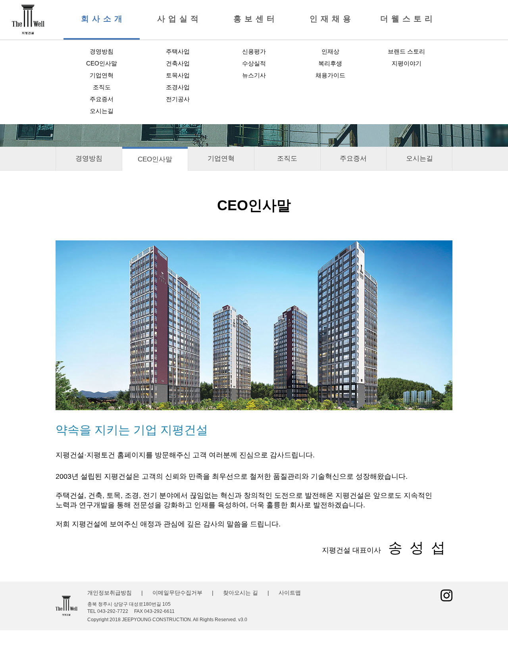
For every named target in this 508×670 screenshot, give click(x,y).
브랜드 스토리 (406, 51)
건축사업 (178, 63)
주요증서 (102, 99)
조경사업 (178, 87)
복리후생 (330, 63)
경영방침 (102, 51)
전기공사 (178, 99)
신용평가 (254, 51)
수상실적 (254, 63)
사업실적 (179, 18)
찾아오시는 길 (240, 592)
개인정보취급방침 (109, 592)
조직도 (102, 87)
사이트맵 (290, 592)
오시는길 (102, 111)
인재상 (330, 51)
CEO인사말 (101, 63)
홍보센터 (255, 18)
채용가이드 (330, 75)
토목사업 (178, 75)
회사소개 (103, 18)
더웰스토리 (408, 18)
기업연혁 (102, 75)
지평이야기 (406, 63)
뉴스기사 (254, 75)
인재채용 (332, 18)
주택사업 (178, 51)
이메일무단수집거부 (177, 592)
